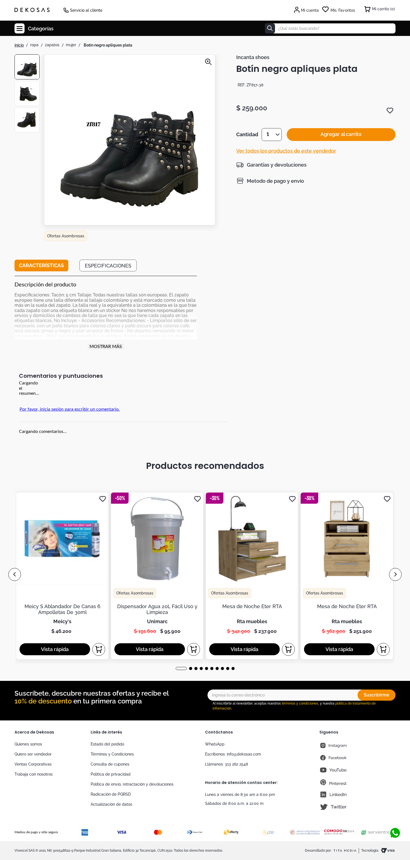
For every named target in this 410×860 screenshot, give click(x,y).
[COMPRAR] (98, 649)
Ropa (34, 45)
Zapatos (52, 45)
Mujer (71, 45)
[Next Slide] (395, 574)
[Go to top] (395, 814)
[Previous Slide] (14, 574)
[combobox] (330, 28)
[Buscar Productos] (270, 28)
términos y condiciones (300, 703)
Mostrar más (106, 346)
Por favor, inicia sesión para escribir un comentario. (70, 409)
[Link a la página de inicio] (19, 45)
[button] (129, 140)
